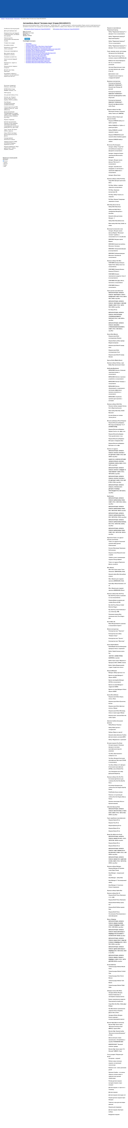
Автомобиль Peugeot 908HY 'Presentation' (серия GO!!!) (38, 59)
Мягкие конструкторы (113, 629)
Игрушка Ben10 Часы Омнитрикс (117, 899)
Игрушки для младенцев (115, 1107)
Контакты (121, 1121)
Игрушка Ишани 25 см (114, 831)
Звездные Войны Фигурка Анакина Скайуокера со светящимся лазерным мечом (116, 994)
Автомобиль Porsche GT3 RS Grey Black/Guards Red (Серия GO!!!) (41, 53)
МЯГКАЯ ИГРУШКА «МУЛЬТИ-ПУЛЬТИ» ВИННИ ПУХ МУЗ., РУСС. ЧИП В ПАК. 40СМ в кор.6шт (117, 838)
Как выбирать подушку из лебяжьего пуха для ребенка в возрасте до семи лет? (11, 75)
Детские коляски (18, 1121)
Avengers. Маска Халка (114, 175)
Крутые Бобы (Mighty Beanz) (114, 360)
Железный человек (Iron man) (115, 228)
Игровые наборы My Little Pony (115, 593)
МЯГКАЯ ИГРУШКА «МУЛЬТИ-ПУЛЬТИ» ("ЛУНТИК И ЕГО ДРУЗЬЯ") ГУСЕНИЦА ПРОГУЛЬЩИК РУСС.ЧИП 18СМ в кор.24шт (117, 488)
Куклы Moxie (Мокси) (112, 694)
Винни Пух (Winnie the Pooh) (114, 834)
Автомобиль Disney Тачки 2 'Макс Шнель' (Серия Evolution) (39, 46)
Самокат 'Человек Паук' (31, 44)
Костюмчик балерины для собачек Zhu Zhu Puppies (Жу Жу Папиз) (117, 787)
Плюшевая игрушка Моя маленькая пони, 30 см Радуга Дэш (116, 616)
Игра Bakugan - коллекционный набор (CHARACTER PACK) (9, 103)
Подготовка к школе (106, 1121)
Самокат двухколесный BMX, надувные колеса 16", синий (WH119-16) (11, 108)
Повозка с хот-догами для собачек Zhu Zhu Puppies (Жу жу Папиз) (117, 796)
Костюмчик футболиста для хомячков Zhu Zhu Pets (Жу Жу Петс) (117, 780)
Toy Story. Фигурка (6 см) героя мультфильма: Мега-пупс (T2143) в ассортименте (117, 760)
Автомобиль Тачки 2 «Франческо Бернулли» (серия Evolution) (40, 50)
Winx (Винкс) (110, 567)
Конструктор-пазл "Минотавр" (117, 641)
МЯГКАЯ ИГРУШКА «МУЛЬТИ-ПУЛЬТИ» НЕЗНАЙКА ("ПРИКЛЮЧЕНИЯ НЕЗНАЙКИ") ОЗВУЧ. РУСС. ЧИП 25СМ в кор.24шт (117, 326)
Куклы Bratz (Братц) (112, 334)
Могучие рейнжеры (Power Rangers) (116, 420)
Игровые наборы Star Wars (114, 260)
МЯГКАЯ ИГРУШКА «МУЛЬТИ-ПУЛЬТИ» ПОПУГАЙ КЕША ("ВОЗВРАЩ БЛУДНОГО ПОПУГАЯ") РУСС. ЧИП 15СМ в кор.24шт (116, 316)
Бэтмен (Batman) (111, 964)
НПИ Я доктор (7, 92)
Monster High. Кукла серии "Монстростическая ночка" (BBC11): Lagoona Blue (116, 1026)
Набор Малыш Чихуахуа (115, 724)
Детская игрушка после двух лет (117, 1095)
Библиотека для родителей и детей (56, 1121)
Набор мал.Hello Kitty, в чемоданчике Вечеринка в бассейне (115, 211)
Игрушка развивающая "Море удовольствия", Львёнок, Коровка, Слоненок (11, 148)
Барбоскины (110, 496)
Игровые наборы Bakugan (114, 866)
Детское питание (98, 1121)
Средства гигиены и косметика (78, 1121)
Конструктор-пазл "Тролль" (116, 638)
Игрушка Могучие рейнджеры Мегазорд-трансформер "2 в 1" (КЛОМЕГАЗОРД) (117, 424)
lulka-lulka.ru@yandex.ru (60, 1118)
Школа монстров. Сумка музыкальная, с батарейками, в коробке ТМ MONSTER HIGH (117, 1039)
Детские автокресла (90, 1121)
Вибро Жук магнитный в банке (117, 364)
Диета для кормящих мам (10, 30)
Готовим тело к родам (9, 43)
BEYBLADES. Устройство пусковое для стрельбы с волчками (115, 398)
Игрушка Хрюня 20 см (114, 820)
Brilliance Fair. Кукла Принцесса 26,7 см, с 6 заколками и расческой (117, 62)
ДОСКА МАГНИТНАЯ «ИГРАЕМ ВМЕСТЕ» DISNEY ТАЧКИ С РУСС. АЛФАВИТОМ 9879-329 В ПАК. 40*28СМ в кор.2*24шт (11, 114)
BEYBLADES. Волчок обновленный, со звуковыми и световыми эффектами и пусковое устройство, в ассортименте (117, 390)
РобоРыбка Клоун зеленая (116, 792)
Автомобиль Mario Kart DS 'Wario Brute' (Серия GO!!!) (38, 61)
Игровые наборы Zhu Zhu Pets (115, 777)
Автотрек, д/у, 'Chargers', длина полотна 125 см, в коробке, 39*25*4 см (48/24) (10, 98)
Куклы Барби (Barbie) (112, 644)
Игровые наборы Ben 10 (113, 893)
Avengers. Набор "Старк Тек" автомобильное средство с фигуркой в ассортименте (116, 148)
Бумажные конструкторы (113, 81)
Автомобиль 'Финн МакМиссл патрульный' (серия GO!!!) (38, 47)
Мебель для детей (115, 1121)
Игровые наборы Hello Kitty (114, 404)
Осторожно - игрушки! (114, 1058)
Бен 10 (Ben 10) (111, 621)
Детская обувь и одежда (28, 1121)
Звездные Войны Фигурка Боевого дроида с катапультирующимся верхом (116, 1017)
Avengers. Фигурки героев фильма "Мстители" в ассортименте (115, 162)
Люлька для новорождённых (11, 51)
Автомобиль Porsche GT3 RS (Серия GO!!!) (35, 51)
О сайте (9, 1121)
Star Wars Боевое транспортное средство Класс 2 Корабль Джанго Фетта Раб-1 (117, 1010)
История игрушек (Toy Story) (114, 743)
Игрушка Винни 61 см (114, 845)
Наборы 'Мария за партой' (115, 732)
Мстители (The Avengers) (113, 144)
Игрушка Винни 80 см (114, 843)
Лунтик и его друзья (112, 448)
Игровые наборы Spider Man (114, 890)
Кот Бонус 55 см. (113, 309)
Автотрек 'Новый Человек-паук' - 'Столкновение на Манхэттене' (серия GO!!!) (43, 49)
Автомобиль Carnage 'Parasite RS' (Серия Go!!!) (36, 57)
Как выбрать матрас (9, 45)
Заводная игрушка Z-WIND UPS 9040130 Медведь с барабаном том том (10, 143)
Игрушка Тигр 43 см (114, 822)
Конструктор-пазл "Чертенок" (116, 631)
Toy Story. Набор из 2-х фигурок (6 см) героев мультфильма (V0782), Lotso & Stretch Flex (117, 766)
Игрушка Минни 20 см (114, 828)
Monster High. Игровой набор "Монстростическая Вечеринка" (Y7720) (117, 1033)
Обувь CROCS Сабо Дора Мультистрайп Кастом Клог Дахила (10, 134)
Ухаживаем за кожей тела (10, 56)
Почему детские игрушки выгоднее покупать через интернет (115, 1082)
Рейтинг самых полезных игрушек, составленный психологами (115, 1063)
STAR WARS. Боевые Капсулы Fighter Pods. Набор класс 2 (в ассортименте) (117, 264)
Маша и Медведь (111, 919)
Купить (27, 38)
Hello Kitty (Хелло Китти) (113, 204)
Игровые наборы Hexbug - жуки (115, 362)
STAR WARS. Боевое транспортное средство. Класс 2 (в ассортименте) (117, 276)
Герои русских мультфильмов (115, 290)
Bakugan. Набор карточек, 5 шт (117, 672)
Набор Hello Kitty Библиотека (116, 220)
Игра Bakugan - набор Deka (116, 877)
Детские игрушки (113, 1092)
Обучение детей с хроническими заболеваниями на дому (11, 39)
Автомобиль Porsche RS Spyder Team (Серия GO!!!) (37, 54)
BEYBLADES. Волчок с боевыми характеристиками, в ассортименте (117, 372)
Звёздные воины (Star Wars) (114, 990)
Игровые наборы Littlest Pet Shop (116, 178)
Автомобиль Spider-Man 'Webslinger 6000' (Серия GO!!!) (38, 58)
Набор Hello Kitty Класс (115, 206)
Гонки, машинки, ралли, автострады (116, 51)
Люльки (13, 1121)
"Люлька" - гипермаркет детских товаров (32, 1118)
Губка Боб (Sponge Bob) (113, 806)
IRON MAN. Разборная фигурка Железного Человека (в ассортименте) (117, 255)
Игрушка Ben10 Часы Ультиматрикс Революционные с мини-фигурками (117, 913)
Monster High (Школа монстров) (115, 1022)
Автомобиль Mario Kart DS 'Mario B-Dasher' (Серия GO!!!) (38, 62)
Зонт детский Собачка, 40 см (11, 94)
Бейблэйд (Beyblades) (113, 368)
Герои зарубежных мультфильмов (116, 818)
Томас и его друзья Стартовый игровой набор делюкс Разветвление (117, 543)
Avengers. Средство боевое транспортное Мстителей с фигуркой (116, 155)
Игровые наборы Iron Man (114, 109)
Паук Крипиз (28, 43)
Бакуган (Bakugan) (112, 670)
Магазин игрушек (68, 1121)
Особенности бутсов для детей (11, 28)
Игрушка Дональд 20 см (115, 825)
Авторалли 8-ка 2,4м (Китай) (116, 53)
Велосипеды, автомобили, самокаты (41, 1121)
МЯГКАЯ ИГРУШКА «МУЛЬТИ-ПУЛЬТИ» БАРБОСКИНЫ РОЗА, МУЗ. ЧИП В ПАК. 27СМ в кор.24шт (118, 515)
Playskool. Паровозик (9, 119)
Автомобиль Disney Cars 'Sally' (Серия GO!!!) (36, 55)
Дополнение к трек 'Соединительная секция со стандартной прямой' (116, 75)
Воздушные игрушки (114, 1114)
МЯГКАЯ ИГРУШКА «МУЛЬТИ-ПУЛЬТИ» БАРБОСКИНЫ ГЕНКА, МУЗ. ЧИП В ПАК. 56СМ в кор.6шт (117, 508)
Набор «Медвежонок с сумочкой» (117, 739)
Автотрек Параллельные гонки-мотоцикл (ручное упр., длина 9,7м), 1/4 (117, 69)
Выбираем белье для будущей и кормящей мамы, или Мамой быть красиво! (11, 34)
